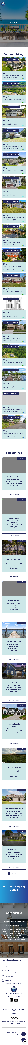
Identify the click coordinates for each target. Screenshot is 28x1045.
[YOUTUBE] (19, 1009)
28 (18, 873)
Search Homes (14, 444)
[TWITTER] (15, 1009)
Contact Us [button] (14, 948)
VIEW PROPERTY (14, 494)
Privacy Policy (14, 1034)
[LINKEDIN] (12, 1009)
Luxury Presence (14, 1024)
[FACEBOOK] (5, 1009)
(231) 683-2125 (9, 977)
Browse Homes (14, 896)
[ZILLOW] (14, 1013)
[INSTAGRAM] (8, 1009)
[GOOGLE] (22, 1009)
